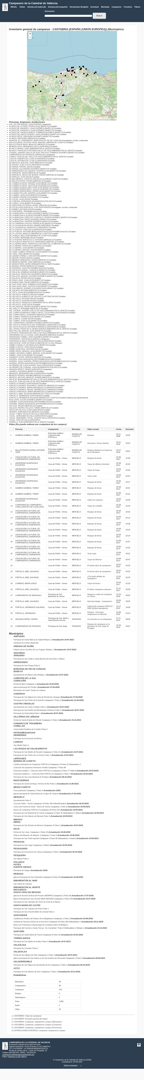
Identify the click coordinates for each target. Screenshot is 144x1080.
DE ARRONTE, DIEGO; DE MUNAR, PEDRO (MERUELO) (32, 175)
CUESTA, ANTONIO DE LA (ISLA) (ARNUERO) (28, 161)
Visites (22, 7)
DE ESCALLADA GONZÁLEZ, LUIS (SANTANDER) (30, 207)
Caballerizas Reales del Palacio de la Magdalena (33, 919)
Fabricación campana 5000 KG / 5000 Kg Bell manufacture (100, 607)
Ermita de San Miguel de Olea (25, 955)
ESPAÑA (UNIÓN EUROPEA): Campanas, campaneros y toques (39, 1030)
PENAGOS (19, 842)
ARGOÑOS (19, 653)
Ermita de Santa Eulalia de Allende (27, 720)
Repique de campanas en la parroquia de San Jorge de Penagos (98, 626)
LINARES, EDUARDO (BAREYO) (22, 371)
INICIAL (14, 7)
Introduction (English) (79, 7)
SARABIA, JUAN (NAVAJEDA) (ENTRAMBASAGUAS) (31, 402)
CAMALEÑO (20, 680)
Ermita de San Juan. (22, 832)
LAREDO (18, 742)
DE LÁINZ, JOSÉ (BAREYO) (20, 254)
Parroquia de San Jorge (23, 845)
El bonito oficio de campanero (99, 566)
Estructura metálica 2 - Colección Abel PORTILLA (33, 774)
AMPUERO (19, 636)
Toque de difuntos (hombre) (98, 464)
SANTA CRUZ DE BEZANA (27, 892)
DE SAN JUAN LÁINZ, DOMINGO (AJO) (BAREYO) (30, 284)
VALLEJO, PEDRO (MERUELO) (22, 406)
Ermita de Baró (19, 684)
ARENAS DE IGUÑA (24, 646)
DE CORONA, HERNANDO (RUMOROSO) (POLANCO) (31, 201)
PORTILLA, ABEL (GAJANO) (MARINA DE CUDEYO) (30, 394)
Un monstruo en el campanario (99, 619)
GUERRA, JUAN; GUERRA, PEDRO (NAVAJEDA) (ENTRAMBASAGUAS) (39, 361)
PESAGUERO (20, 848)
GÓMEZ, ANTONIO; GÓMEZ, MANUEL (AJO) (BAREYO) (32, 353)
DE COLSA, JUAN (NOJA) (19, 199)
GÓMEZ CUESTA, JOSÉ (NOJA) (22, 347)
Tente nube (91, 554)
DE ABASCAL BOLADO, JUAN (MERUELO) (27, 163)
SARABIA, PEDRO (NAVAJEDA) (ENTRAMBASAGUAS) (32, 404)
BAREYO (18, 671)
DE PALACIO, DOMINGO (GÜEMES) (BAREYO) (28, 272)
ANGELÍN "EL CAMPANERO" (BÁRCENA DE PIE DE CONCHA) (35, 140)
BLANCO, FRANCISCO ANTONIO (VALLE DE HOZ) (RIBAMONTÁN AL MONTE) (42, 151)
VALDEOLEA (20, 951)
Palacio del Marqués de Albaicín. (27, 835)
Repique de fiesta (94, 458)
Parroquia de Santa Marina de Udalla (28, 640)
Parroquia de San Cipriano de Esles (28, 909)
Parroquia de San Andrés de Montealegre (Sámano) (34, 710)
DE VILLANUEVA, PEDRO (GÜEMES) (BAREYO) (29, 307)
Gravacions (49, 11)
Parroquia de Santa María (24, 713)
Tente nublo (92, 476)
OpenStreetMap (104, 120)
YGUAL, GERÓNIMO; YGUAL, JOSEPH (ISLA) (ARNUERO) (33, 418)
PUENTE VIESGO (22, 867)
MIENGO (18, 819)
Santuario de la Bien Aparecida (26, 643)
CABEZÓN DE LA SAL (25, 678)
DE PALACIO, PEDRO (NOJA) (21, 278)
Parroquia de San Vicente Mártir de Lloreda (31, 912)
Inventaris (94, 7)
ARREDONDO (21, 662)
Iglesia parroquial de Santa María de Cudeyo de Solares (36, 794)
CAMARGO (19, 694)
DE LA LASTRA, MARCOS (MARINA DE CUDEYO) (30, 234)
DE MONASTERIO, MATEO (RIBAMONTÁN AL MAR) (30, 264)
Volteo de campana (95, 500)
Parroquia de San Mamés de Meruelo (28, 816)
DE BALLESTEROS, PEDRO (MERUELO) (26, 181)
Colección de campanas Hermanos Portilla (31, 768)
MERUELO (19, 797)
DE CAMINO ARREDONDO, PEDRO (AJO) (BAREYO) (31, 191)
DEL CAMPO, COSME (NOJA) (21, 319)
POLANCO (19, 862)
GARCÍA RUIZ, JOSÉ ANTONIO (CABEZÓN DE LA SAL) (32, 343)
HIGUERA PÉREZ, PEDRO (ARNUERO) (25, 369)
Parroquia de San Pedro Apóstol (26, 838)
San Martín (18, 745)
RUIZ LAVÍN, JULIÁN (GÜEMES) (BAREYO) (27, 400)
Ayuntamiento (19, 800)
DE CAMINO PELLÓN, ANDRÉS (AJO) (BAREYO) (29, 193)
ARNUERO (19, 655)
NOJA (17, 829)
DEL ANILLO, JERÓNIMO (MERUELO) (24, 309)
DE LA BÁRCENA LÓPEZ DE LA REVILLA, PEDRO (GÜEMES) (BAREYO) (39, 217)
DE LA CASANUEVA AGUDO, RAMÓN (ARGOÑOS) (30, 226)
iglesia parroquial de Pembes (25, 687)
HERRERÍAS (20, 735)
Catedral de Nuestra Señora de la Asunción (31, 922)
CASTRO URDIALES (24, 703)
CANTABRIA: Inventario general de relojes (31, 1019)
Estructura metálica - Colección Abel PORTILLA (33, 771)
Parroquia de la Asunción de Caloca (28, 852)
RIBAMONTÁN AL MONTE (27, 887)
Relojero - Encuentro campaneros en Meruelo (97, 613)
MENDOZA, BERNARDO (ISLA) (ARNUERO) (27, 373)
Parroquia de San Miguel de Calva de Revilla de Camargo (37, 697)
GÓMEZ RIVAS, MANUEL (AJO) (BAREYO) (26, 351)
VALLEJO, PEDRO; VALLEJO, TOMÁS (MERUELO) (30, 408)
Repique (90, 435)
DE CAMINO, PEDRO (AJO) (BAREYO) (25, 197)
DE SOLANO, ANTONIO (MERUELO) (24, 290)
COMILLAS (19, 726)
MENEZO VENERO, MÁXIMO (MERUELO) (26, 375)
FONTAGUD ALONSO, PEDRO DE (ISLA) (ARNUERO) (31, 341)
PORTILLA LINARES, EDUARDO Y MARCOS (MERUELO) (33, 386)
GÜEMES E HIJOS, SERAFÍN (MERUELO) (26, 357)
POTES (17, 864)
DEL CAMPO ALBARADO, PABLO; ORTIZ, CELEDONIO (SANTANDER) (38, 313)
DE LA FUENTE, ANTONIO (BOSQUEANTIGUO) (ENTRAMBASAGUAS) (38, 232)
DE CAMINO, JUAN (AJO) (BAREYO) (24, 195)
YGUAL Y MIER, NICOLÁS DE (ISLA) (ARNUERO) (29, 414)
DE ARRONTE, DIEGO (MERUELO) (23, 173)
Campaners (117, 7)
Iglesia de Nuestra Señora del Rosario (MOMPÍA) (33, 896)
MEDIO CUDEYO (22, 787)
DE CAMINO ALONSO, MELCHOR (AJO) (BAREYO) (30, 187)
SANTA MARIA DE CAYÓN (27, 905)
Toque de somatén (94, 506)
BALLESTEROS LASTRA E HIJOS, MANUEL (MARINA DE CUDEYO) (37, 142)
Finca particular (20, 790)
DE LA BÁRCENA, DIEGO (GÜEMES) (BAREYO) (29, 219)
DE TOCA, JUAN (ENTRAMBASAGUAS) (25, 292)
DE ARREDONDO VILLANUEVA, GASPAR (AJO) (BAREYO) (33, 171)
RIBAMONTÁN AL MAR (25, 880)
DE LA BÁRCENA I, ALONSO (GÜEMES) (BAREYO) (30, 213)
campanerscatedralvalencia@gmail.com (18, 1055)
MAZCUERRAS (21, 780)
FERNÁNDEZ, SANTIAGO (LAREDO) (24, 339)
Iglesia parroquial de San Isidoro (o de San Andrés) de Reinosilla (39, 958)
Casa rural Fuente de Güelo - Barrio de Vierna (32, 807)
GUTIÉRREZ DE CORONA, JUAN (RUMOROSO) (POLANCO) (34, 367)
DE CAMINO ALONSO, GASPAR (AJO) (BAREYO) (29, 185)
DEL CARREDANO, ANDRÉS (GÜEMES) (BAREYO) (30, 323)
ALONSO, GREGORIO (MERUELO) (23, 138)
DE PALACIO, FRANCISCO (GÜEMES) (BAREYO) (29, 274)
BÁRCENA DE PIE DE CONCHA (30, 669)
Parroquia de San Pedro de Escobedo (29, 700)
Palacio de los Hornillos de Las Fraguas (29, 650)
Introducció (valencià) (36, 7)
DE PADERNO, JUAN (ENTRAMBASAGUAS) (27, 268)
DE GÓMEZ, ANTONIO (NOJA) (21, 209)
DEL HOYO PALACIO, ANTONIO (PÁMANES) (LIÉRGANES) (33, 327)
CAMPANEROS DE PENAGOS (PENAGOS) (27, 155)
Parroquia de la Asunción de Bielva (28, 738)
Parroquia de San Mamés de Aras (27, 972)
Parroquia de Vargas (22, 870)
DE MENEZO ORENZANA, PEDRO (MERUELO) (28, 260)
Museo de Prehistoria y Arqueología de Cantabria (33, 925)
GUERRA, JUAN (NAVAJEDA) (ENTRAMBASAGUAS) (31, 359)
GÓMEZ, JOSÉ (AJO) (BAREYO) (22, 355)
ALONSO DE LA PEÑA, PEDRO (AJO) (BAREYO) (29, 126)
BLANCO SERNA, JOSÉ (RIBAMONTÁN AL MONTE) (30, 149)
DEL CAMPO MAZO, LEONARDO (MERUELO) (28, 315)
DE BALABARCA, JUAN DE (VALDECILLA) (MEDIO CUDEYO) (34, 179)
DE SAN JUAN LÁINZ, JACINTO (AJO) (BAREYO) (29, 286)
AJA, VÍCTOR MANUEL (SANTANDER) (25, 124)
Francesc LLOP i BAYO (17, 1057)
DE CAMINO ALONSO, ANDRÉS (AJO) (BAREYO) (29, 183)
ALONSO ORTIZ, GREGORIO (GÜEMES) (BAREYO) (30, 136)
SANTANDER (20, 915)
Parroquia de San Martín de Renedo (28, 752)
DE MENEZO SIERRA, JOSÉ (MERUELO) (26, 262)
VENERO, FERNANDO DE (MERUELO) (25, 412)
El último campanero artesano (99, 589)
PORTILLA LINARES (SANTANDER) (24, 384)
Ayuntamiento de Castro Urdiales (27, 707)
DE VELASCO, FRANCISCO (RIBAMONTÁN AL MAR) (31, 303)
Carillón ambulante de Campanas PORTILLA (32, 764)
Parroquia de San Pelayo (24, 666)
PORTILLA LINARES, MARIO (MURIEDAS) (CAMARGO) (32, 388)
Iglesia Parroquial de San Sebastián (28, 877)
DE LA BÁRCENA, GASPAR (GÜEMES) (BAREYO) (30, 221)
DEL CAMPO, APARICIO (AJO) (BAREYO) (26, 317)
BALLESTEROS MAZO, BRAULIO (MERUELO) (28, 145)
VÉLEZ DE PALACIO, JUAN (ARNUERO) (26, 410)
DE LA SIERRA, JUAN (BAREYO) (22, 248)
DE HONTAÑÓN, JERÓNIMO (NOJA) (24, 211)
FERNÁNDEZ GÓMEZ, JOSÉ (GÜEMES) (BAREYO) (30, 337)
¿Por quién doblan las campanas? (96, 577)
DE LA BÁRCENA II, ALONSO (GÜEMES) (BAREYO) (30, 215)
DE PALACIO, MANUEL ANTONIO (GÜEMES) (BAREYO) (32, 276)
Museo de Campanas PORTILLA (27, 810)
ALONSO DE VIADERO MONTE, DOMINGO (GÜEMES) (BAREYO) (36, 132)
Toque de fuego (93, 470)
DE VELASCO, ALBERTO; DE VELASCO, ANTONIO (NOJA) (33, 296)
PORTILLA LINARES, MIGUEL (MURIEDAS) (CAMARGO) (32, 390)
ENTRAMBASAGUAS (24, 732)
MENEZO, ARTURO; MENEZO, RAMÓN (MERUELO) (30, 377)
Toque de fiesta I (93, 583)
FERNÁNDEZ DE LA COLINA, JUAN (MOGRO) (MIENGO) (32, 335)
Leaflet (94, 120)
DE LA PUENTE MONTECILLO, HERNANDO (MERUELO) (32, 242)
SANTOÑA (19, 931)
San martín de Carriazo (23, 884)
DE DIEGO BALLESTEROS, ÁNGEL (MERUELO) (29, 205)
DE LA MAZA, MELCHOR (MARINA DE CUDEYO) (29, 236)
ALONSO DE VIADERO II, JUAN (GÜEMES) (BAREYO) (31, 130)
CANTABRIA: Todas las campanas (27, 1016)
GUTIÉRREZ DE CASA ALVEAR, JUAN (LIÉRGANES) (31, 365)
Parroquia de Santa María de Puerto (28, 935)
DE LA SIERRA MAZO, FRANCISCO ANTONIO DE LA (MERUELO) (36, 244)
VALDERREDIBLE (23, 961)
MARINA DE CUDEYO (25, 761)
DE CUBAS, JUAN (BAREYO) (21, 203)
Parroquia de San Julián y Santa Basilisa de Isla (33, 659)
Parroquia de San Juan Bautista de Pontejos (31, 777)
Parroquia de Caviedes (23, 948)
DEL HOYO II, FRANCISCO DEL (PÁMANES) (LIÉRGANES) (33, 325)
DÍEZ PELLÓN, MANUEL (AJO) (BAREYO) (26, 331)
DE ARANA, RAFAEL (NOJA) (21, 167)
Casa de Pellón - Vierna (23, 804)
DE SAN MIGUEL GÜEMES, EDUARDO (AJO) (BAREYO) (32, 288)
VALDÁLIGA (20, 945)
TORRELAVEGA (22, 938)
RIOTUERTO (20, 890)
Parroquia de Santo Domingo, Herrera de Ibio (32, 784)
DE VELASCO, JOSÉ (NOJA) (21, 305)
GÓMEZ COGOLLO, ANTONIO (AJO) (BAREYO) (28, 345)
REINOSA (18, 874)
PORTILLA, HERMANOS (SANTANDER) (25, 396)
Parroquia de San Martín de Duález (28, 941)
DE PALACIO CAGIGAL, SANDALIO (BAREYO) (28, 270)
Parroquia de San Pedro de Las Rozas (29, 755)
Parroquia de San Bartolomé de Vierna (29, 813)
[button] (76, 77)
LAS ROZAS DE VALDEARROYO (30, 748)
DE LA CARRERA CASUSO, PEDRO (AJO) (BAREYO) (31, 224)
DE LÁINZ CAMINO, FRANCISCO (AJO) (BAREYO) (30, 252)
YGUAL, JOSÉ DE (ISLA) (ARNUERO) (24, 420)
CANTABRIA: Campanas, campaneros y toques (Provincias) (38, 1028)
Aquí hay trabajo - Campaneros (99, 601)
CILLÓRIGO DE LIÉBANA (26, 716)
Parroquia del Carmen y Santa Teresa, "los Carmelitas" (35, 928)
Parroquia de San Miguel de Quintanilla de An (32, 965)
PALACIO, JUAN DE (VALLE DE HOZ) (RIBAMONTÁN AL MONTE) (36, 382)
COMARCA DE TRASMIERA (28, 723)
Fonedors (128, 7)
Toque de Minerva (94, 560)
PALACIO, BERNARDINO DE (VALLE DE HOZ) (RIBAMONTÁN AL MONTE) (40, 379)
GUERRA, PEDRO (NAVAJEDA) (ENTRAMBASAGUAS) (32, 363)
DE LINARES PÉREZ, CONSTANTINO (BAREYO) (29, 256)
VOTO (17, 968)
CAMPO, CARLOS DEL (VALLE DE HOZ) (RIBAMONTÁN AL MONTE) (37, 157)
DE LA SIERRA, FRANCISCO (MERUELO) (26, 246)
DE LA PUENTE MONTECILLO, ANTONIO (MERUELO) (31, 240)
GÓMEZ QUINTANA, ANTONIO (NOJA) (25, 349)
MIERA (17, 822)
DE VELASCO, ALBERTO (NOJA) (22, 294)
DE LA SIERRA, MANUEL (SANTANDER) (26, 250)
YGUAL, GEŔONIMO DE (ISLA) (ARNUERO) (27, 416)
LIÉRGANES (20, 758)
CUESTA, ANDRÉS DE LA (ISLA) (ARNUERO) (28, 159)
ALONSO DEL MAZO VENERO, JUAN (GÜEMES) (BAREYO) (34, 134)
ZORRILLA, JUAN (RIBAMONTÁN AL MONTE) (28, 422)
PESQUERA (20, 855)
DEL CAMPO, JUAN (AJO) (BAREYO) (24, 321)
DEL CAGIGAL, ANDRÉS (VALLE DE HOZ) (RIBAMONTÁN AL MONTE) (38, 311)
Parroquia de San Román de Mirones (28, 825)
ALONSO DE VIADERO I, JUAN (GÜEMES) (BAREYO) (31, 128)
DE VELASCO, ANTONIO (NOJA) (22, 298)
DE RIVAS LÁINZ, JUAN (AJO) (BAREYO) (26, 280)
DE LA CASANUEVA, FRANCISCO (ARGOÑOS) (28, 228)
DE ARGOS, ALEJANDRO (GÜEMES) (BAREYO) (29, 169)
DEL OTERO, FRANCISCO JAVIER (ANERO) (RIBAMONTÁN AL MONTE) (39, 329)
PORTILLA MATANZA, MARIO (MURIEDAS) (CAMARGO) (32, 392)
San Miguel (18, 859)
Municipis (105, 7)
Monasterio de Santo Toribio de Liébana (29, 690)
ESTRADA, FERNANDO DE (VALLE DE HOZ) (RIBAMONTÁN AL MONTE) (39, 333)
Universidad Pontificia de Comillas (27, 729)
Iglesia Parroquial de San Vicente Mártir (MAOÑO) (34, 899)
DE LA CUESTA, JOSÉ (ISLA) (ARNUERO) (26, 230)
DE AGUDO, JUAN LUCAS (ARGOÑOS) (25, 165)
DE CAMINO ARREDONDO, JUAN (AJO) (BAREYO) (30, 189)
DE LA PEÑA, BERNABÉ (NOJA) (22, 238)
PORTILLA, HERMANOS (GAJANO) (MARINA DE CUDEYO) (33, 398)
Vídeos (137, 7)
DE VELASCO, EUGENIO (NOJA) (22, 300)
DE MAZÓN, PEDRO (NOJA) (20, 258)
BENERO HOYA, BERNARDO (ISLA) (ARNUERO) (29, 147)
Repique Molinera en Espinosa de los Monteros (99, 451)
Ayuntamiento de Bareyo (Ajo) (25, 675)
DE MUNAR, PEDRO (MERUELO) (23, 266)
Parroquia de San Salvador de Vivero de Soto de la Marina (37, 902)
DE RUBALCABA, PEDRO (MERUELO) (25, 282)
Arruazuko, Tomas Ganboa (98, 443)
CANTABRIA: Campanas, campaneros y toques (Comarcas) (37, 1025)
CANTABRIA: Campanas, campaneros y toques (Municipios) (38, 1022)
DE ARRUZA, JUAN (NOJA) (20, 177)
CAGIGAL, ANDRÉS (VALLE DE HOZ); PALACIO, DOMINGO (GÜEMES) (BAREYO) (43, 153)
